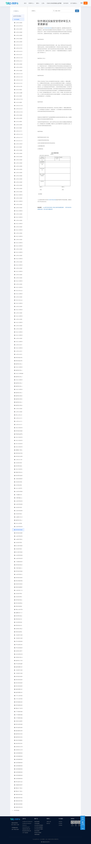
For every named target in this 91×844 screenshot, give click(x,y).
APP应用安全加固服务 (38, 827)
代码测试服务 (37, 823)
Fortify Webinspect (26, 827)
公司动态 (60, 825)
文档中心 (16, 11)
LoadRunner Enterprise (26, 823)
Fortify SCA (24, 825)
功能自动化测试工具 (26, 828)
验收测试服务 (37, 830)
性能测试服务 (37, 821)
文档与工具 (49, 821)
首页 (25, 3)
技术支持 (65, 3)
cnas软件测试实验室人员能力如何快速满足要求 (53, 207)
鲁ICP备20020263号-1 (45, 842)
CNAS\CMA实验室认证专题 (54, 3)
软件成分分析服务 (37, 832)
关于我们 (60, 823)
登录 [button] (82, 3)
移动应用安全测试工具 (26, 830)
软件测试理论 (17, 16)
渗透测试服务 (37, 834)
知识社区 (48, 823)
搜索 (77, 11)
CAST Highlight (25, 832)
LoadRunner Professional (27, 821)
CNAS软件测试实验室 (48, 28)
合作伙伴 (60, 821)
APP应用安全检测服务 (38, 828)
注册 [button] (85, 3)
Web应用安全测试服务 (38, 825)
